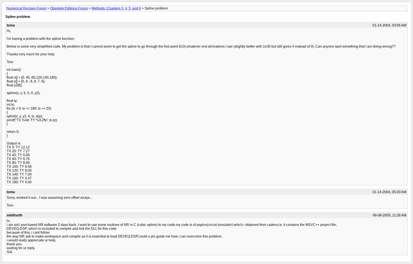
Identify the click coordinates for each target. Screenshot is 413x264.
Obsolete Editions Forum (69, 8)
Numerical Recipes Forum (26, 8)
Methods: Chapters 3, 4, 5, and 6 (116, 8)
